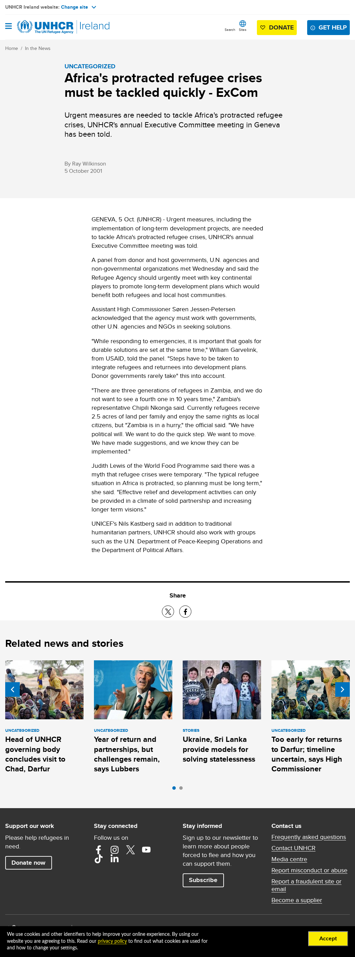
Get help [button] (333, 27)
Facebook (98, 849)
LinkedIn (114, 858)
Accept (328, 938)
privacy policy (112, 941)
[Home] (40, 27)
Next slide (342, 689)
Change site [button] (74, 6)
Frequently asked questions (308, 837)
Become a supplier (296, 900)
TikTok (98, 858)
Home (11, 48)
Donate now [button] (28, 862)
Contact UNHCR (293, 848)
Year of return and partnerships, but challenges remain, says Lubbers (127, 754)
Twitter (130, 849)
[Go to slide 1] (175, 789)
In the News (38, 48)
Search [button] (230, 29)
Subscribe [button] (203, 879)
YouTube (146, 849)
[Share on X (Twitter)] (168, 611)
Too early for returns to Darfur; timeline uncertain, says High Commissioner (306, 754)
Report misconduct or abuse (309, 870)
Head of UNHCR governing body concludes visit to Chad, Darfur (35, 754)
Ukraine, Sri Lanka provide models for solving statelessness (219, 749)
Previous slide (12, 689)
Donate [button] (281, 27)
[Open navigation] (8, 26)
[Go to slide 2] (182, 789)
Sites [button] (242, 29)
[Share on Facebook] (185, 611)
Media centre (289, 859)
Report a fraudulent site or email (306, 885)
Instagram (114, 849)
